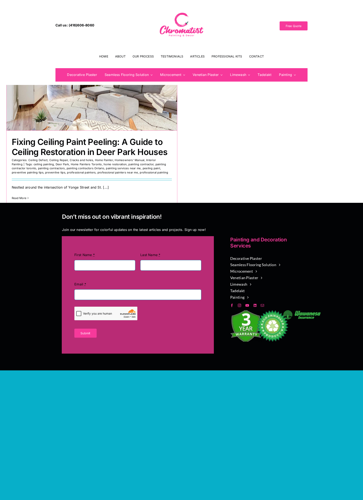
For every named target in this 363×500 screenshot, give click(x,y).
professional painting (154, 172)
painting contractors (51, 168)
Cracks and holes (81, 160)
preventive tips (55, 172)
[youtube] (247, 305)
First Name (84, 255)
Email (80, 284)
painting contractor (141, 164)
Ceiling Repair (58, 160)
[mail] (262, 305)
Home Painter (104, 160)
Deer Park (62, 164)
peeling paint (151, 168)
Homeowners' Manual (129, 160)
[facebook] (232, 305)
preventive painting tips (27, 172)
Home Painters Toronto (86, 164)
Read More (19, 198)
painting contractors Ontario (85, 168)
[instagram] (239, 305)
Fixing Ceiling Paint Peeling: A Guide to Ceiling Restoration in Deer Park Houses (90, 147)
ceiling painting (44, 164)
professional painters (81, 172)
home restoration (115, 164)
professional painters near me (117, 172)
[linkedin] (255, 305)
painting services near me (123, 168)
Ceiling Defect (37, 160)
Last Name (150, 255)
